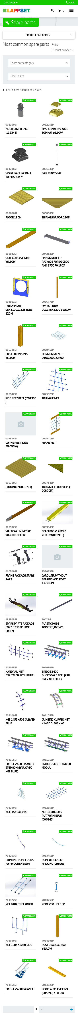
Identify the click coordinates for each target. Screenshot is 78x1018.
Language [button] (9, 2)
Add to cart (22, 137)
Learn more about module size (23, 89)
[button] (71, 10)
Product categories (38, 35)
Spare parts (23, 22)
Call (71, 2)
